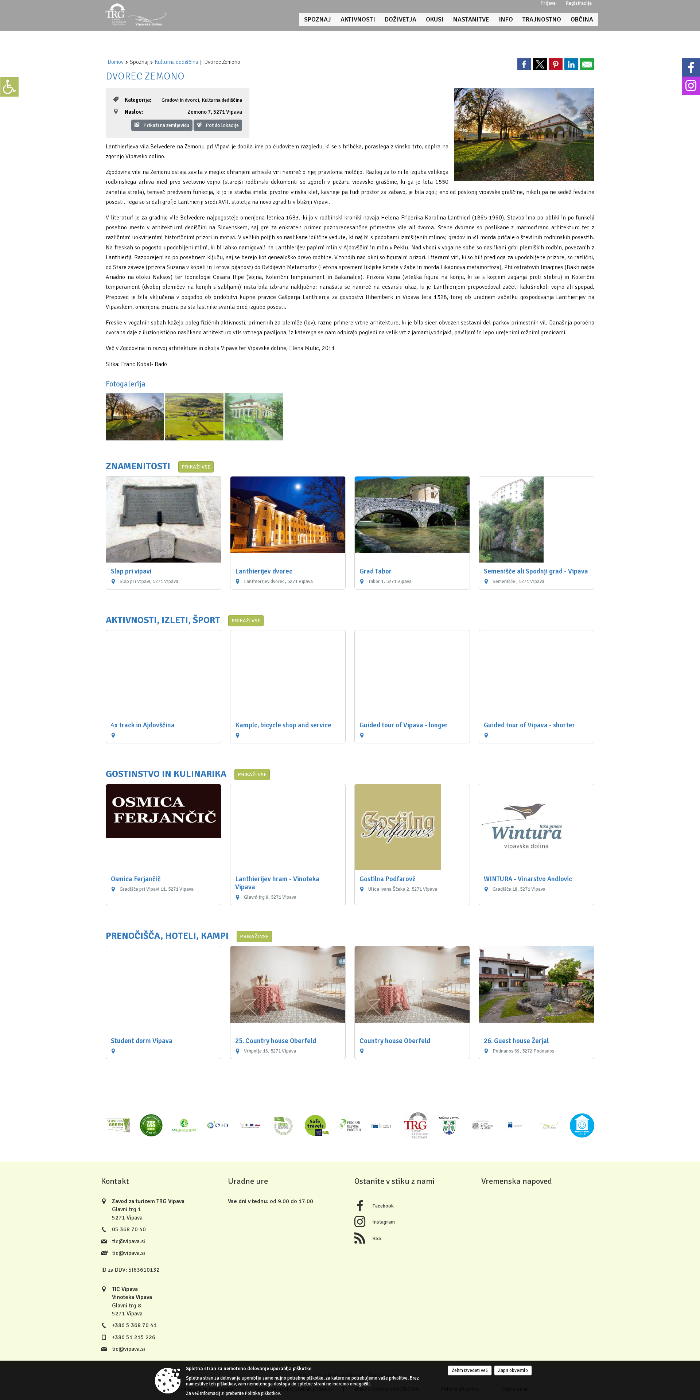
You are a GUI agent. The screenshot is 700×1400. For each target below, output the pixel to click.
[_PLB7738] (195, 416)
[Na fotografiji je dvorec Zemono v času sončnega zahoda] (135, 416)
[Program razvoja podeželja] (350, 1125)
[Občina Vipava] (449, 1125)
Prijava (548, 3)
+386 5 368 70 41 (134, 1325)
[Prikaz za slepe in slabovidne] (9, 87)
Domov (116, 62)
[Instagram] (691, 86)
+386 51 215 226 (133, 1337)
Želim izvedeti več (470, 1370)
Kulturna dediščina (176, 62)
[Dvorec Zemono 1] (254, 416)
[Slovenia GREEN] (118, 1125)
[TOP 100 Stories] (151, 1125)
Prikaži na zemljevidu (165, 125)
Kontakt (115, 1181)
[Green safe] (284, 1125)
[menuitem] (317, 19)
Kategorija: (138, 100)
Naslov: (134, 112)
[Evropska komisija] (383, 1125)
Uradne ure (248, 1181)
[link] (524, 64)
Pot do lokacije (222, 125)
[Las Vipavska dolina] (184, 1125)
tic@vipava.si (128, 1241)
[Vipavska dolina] (549, 1125)
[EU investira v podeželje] (250, 1125)
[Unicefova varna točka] (582, 1125)
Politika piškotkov (262, 1393)
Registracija (578, 3)
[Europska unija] (515, 1125)
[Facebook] (691, 67)
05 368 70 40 (129, 1229)
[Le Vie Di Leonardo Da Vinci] (482, 1125)
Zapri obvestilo (513, 1370)
